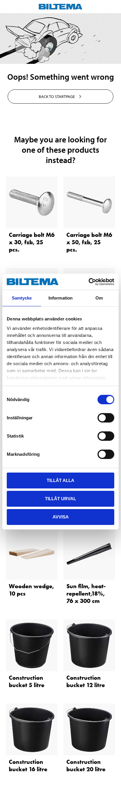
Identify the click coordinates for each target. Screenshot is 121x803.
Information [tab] (60, 297)
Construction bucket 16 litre (28, 765)
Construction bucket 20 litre (85, 765)
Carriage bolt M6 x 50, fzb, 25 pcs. (89, 242)
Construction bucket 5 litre (26, 681)
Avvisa (61, 516)
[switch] (106, 418)
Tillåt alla (60, 480)
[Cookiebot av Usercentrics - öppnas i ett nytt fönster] (88, 281)
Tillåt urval (60, 498)
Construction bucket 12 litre (85, 681)
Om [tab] (99, 297)
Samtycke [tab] (22, 297)
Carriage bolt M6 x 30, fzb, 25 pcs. (32, 242)
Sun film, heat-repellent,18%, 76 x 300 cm (86, 593)
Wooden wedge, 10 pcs (31, 589)
